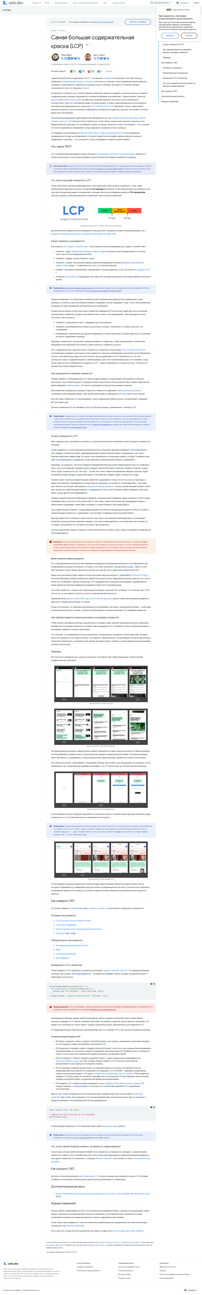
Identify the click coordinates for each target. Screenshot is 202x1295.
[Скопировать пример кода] (154, 983)
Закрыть (170, 35)
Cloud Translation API (106, 22)
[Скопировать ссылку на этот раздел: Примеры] (63, 651)
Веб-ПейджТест (63, 958)
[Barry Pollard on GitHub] (98, 59)
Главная (54, 31)
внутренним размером (131, 390)
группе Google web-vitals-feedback (128, 1231)
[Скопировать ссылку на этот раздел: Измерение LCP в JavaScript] (84, 965)
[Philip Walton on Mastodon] (72, 59)
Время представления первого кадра (78, 288)
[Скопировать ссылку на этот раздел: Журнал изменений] (78, 1203)
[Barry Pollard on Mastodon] (101, 59)
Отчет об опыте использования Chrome (73, 921)
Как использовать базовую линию (85, 3)
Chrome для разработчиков (128, 1267)
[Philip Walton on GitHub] (65, 59)
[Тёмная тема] (151, 983)
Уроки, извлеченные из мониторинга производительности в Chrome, (86, 1194)
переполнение (73, 385)
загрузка (55, 100)
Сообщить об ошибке (85, 1267)
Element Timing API (104, 1158)
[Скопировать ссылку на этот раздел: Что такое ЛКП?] (73, 146)
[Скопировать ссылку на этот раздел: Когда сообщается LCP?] (80, 436)
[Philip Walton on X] (62, 59)
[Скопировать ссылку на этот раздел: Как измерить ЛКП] (77, 901)
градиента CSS (143, 270)
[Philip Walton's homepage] (78, 59)
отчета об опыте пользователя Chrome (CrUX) (103, 291)
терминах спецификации (102, 424)
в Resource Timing (133, 575)
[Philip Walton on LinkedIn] (69, 59)
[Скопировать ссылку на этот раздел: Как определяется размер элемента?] (95, 373)
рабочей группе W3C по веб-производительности (102, 133)
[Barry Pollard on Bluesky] (104, 59)
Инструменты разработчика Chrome (72, 945)
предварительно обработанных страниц (122, 1083)
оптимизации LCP (89, 1176)
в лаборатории (76, 908)
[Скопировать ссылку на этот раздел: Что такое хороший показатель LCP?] (93, 180)
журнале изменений (75, 1226)
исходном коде (114, 1126)
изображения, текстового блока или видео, (116, 154)
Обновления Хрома (125, 1271)
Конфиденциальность (31, 1290)
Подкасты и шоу (124, 1278)
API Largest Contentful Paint (76, 246)
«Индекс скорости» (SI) (61, 121)
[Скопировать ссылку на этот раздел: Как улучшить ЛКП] (76, 1169)
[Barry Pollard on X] (95, 59)
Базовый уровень (61, 3)
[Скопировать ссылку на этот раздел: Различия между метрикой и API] (82, 1036)
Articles (7, 10)
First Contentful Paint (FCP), (102, 106)
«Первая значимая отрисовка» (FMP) (128, 118)
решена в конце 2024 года (77, 598)
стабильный (109, 78)
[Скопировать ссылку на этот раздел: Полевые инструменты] (78, 915)
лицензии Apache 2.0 (56, 1245)
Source (109, 71)
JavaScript (66, 933)
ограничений (85, 1138)
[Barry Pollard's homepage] (108, 59)
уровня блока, (71, 277)
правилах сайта (93, 1245)
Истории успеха (119, 3)
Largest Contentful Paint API (115, 970)
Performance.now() (141, 1194)
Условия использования (12, 1290)
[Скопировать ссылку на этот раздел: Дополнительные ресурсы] (87, 1186)
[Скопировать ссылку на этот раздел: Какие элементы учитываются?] (87, 241)
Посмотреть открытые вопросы (88, 1271)
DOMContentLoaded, (72, 100)
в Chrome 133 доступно (102, 598)
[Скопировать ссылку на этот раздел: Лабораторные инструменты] (85, 940)
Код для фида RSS (167, 1278)
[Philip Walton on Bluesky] (75, 59)
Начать (189, 35)
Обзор (46, 3)
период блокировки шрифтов (100, 486)
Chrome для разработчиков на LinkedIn (174, 1274)
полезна (85, 88)
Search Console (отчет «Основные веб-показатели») (79, 929)
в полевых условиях (96, 908)
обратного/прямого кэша (67, 1061)
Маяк (58, 950)
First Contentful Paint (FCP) (133, 350)
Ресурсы (35, 3)
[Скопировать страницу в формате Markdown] (87, 45)
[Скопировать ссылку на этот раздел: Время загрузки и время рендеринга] (86, 558)
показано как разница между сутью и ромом (112, 1073)
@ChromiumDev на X (168, 1267)
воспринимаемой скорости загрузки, (77, 81)
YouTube (163, 1271)
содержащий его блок (78, 427)
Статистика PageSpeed (66, 925)
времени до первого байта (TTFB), (110, 169)
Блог (105, 3)
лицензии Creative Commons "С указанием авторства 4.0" (119, 1242)
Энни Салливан (123, 1194)
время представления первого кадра (88, 251)
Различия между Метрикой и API (103, 1010)
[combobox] (161, 3)
